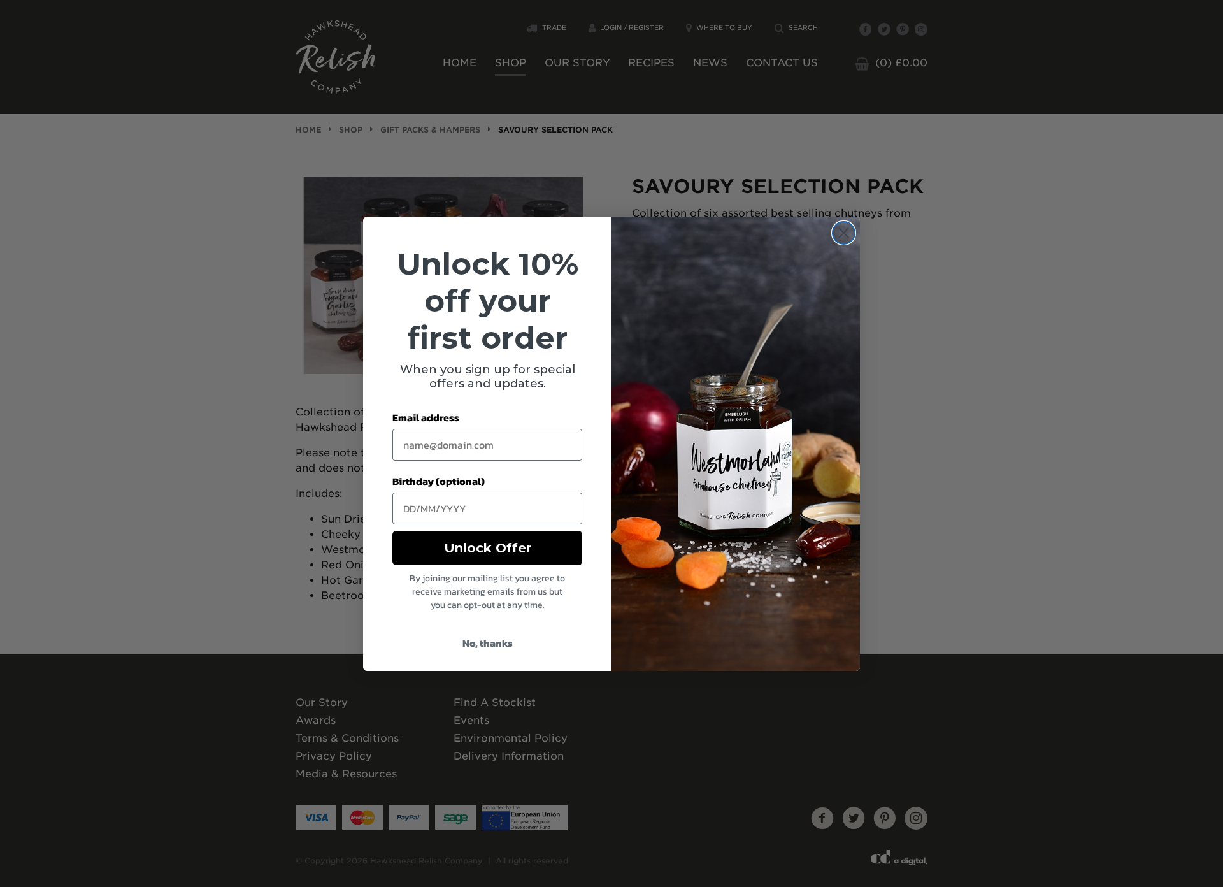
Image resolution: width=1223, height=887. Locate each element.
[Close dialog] (844, 233)
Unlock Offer (487, 548)
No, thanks (487, 643)
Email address (425, 417)
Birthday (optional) (438, 481)
